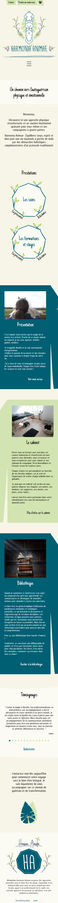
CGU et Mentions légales (23, 900)
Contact (11, 2)
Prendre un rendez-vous (26, 2)
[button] (9, 740)
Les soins (29, 200)
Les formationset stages (29, 242)
